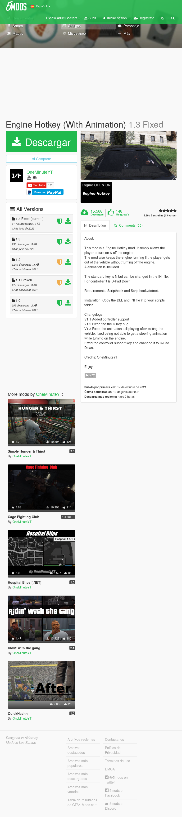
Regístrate (146, 17)
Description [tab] (96, 225)
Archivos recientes (81, 739)
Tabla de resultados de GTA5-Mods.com (82, 802)
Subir (91, 17)
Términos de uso (117, 760)
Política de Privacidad (113, 750)
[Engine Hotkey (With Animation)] (129, 155)
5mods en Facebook (114, 793)
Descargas (97, 214)
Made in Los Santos (21, 742)
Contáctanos (114, 739)
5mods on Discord (114, 806)
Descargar (46, 141)
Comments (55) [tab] (130, 225)
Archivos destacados (76, 750)
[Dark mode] (163, 18)
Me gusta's (122, 214)
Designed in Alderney (22, 737)
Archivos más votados (78, 789)
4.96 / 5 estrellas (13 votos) (160, 215)
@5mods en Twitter (116, 779)
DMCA (110, 769)
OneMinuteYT (40, 172)
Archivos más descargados (78, 776)
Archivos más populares (78, 763)
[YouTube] (29, 177)
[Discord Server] (34, 177)
